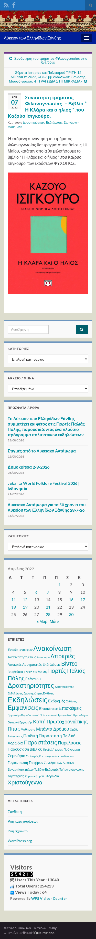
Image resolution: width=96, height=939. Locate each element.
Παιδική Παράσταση (42, 735)
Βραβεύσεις (16, 672)
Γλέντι (30, 679)
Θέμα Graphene (43, 933)
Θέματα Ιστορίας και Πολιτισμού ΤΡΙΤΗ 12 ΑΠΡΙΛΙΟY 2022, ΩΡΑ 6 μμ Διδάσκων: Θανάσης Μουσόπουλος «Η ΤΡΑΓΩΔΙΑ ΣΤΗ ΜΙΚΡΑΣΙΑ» (47, 76)
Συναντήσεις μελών (21, 769)
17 (82, 599)
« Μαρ (42, 621)
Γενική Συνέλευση (35, 671)
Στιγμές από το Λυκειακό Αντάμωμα (42, 450)
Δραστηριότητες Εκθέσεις (39, 693)
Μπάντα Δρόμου (52, 729)
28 (48, 614)
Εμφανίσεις (23, 707)
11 (13, 599)
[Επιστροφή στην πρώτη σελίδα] (48, 21)
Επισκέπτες (48, 708)
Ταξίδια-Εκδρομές (46, 769)
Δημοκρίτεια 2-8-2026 (28, 467)
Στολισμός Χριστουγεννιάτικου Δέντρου (49, 756)
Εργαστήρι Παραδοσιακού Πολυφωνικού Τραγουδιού (40, 715)
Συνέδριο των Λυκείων (59, 763)
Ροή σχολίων (18, 831)
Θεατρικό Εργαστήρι (20, 722)
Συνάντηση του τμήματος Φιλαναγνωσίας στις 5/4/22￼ (50, 60)
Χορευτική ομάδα (35, 776)
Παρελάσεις (69, 742)
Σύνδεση (15, 811)
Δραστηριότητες (34, 122)
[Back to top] (84, 927)
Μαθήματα (28, 729)
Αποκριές (62, 656)
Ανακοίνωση (52, 648)
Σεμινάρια (16, 755)
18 (13, 606)
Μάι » (54, 621)
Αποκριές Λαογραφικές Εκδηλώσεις (34, 664)
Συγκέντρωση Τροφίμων (25, 763)
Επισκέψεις (70, 708)
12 (25, 599)
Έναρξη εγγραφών (20, 650)
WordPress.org (20, 841)
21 (48, 606)
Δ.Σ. (39, 679)
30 (71, 614)
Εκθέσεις (71, 701)
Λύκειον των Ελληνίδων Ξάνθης (32, 37)
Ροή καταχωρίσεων (23, 821)
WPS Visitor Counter (49, 898)
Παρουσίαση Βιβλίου (25, 749)
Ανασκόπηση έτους (22, 657)
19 (25, 606)
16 (71, 599)
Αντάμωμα (43, 657)
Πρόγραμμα (71, 749)
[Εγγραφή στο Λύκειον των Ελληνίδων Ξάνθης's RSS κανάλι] (6, 4)
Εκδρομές (56, 701)
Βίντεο (69, 663)
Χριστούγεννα (25, 782)
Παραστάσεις (40, 742)
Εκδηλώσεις (54, 122)
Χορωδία (52, 776)
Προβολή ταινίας (53, 749)
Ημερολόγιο (80, 715)
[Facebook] (14, 4)
